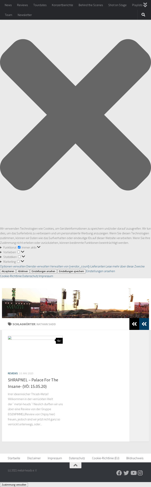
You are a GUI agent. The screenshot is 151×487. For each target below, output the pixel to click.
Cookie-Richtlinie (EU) (105, 458)
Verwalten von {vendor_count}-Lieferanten (77, 266)
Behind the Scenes (91, 5)
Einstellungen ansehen (43, 271)
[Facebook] (119, 473)
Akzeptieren (8, 271)
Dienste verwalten (38, 266)
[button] (75, 115)
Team (8, 15)
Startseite (14, 458)
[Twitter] (126, 473)
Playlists (137, 5)
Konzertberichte (62, 5)
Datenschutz (30, 276)
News (8, 5)
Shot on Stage (117, 5)
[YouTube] (133, 473)
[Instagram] (140, 473)
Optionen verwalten (13, 266)
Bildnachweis (134, 458)
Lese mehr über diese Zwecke (125, 266)
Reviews (22, 5)
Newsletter (25, 15)
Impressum (46, 276)
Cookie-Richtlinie (11, 276)
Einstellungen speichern (71, 271)
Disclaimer (34, 458)
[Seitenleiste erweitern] (144, 324)
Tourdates (39, 5)
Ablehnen (23, 271)
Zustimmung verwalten (14, 484)
